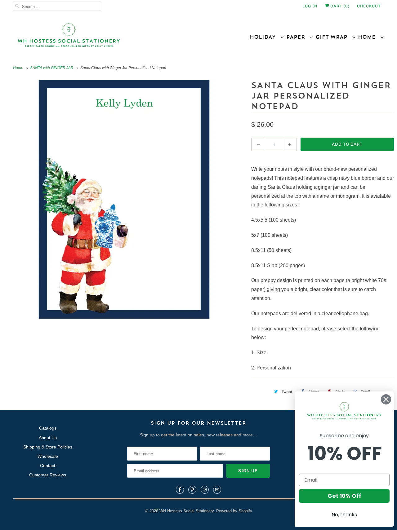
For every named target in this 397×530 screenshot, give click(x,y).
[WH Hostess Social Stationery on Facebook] (180, 490)
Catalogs (47, 428)
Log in (309, 6)
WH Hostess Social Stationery (186, 511)
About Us (48, 437)
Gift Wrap (333, 37)
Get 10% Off (344, 496)
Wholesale (48, 456)
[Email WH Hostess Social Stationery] (217, 490)
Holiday (265, 37)
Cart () (339, 6)
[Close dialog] (386, 399)
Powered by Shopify (234, 511)
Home (369, 37)
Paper (297, 37)
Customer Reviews (47, 474)
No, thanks (344, 514)
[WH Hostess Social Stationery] (104, 38)
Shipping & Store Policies (47, 446)
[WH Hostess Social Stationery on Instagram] (205, 490)
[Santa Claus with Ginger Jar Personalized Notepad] (124, 199)
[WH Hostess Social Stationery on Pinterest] (192, 490)
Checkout (369, 6)
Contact (47, 465)
